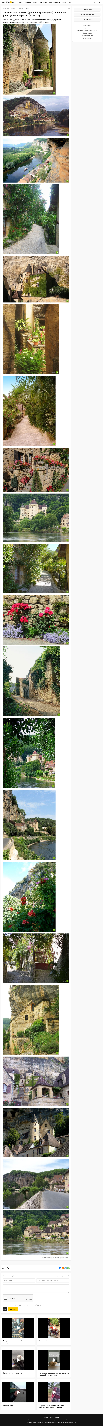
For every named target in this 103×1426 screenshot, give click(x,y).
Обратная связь (31, 1422)
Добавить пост (87, 9)
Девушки (27, 2)
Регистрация (87, 25)
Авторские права (87, 35)
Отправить (13, 1309)
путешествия (64, 1257)
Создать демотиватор (87, 14)
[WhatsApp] (68, 1268)
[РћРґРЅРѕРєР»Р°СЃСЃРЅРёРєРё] (63, 1268)
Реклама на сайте (87, 38)
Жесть (64, 2)
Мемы (35, 2)
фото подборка (46, 1257)
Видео (20, 2)
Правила (87, 28)
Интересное (43, 2)
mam (13, 8)
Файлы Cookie (87, 33)
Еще (69, 2)
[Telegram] (65, 1268)
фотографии (56, 1257)
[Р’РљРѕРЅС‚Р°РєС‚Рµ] (60, 1268)
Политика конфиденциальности (87, 30)
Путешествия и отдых (23, 8)
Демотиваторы (54, 2)
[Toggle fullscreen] (30, 1334)
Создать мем (87, 19)
